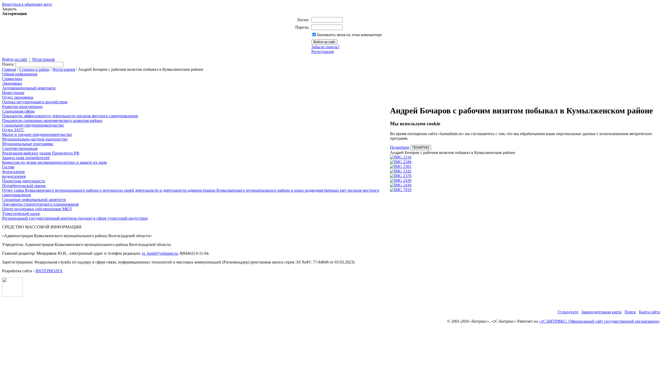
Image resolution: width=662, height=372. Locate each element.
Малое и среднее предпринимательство (37, 134)
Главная (9, 69)
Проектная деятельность (23, 181)
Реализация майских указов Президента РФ (40, 153)
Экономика (12, 83)
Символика (12, 78)
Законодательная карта (601, 312)
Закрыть (9, 9)
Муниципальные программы (27, 144)
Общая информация (19, 74)
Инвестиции (13, 92)
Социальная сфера (18, 111)
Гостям (8, 167)
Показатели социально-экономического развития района (52, 120)
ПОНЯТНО (420, 148)
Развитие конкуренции (22, 106)
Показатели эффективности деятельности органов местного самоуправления (70, 116)
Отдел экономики (17, 97)
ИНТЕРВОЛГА (49, 271)
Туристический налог (21, 213)
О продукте (568, 312)
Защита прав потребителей (26, 158)
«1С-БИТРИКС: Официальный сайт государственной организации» (599, 321)
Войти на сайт (14, 59)
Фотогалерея (63, 69)
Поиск (630, 312)
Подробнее (399, 147)
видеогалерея (14, 176)
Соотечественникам (19, 148)
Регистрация (322, 51)
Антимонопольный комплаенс (29, 88)
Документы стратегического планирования (40, 204)
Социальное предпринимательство (33, 125)
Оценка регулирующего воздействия (34, 102)
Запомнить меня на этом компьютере (349, 35)
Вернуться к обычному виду (27, 4)
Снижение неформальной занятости (34, 199)
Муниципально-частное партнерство (34, 139)
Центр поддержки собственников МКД (37, 209)
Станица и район (34, 69)
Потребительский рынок (24, 185)
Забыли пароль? (325, 47)
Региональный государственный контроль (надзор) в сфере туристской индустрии (75, 218)
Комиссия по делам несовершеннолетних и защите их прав (54, 162)
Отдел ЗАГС (13, 130)
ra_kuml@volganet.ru (160, 253)
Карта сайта (649, 312)
